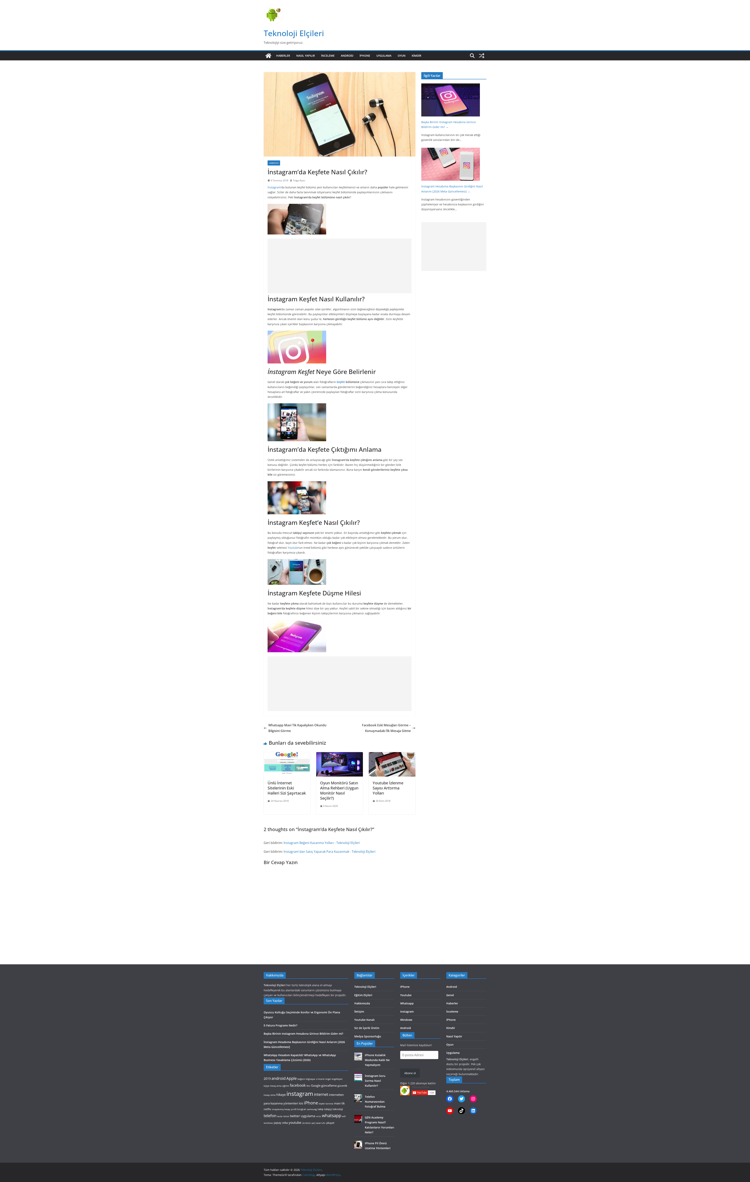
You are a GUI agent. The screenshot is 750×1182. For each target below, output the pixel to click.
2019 (267, 1078)
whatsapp (331, 1115)
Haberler (283, 55)
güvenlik (342, 1085)
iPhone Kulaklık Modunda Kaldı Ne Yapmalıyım (377, 1060)
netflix (267, 1109)
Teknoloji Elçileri (294, 33)
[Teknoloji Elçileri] (268, 55)
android (278, 1078)
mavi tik (339, 1103)
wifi (344, 1116)
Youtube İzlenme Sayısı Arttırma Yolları (388, 788)
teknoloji (338, 1109)
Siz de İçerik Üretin (366, 1028)
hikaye (281, 1095)
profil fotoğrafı (298, 1109)
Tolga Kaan (299, 180)
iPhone (365, 55)
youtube (295, 1122)
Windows (406, 1020)
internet (321, 1094)
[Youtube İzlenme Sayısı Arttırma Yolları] (392, 755)
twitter (295, 1116)
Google (316, 1085)
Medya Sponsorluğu (367, 1036)
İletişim (359, 1011)
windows (268, 1122)
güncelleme (329, 1085)
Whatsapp (407, 1003)
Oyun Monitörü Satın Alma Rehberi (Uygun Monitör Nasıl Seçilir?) (339, 790)
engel (328, 1078)
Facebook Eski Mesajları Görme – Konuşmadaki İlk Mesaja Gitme (386, 728)
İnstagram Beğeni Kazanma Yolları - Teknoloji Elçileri (322, 843)
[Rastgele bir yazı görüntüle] (481, 55)
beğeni (301, 1079)
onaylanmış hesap (281, 1109)
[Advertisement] (340, 266)
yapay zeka (281, 1123)
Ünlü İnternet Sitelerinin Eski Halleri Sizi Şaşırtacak (287, 788)
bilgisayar (310, 1078)
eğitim (285, 1085)
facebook (298, 1085)
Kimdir (416, 55)
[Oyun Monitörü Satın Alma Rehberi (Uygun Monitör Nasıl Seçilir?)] (339, 755)
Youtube (293, 547)
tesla (279, 1116)
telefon (270, 1115)
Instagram (407, 1011)
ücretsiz (306, 1123)
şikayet (330, 1123)
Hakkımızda (362, 1003)
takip (320, 1109)
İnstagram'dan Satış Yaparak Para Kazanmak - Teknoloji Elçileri (329, 851)
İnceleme (328, 55)
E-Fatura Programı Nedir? (280, 1025)
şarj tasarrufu (318, 1122)
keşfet (341, 382)
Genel (450, 995)
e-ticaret (320, 1078)
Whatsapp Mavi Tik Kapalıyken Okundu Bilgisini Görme (297, 728)
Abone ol (410, 1073)
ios (301, 1103)
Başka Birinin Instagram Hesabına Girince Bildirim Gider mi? (303, 1033)
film (308, 1085)
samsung (312, 1109)
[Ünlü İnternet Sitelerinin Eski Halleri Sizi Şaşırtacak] (287, 755)
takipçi (328, 1109)
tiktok (286, 1116)
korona (329, 1103)
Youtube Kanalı (364, 1020)
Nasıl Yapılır (305, 55)
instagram (300, 1094)
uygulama (308, 1116)
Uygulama (383, 55)
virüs (318, 1116)
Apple (291, 1078)
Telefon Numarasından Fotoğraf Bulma (375, 1101)
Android (347, 55)
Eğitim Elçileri (363, 995)
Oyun (401, 55)
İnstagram (274, 187)
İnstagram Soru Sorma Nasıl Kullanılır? (375, 1080)
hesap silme (270, 1094)
